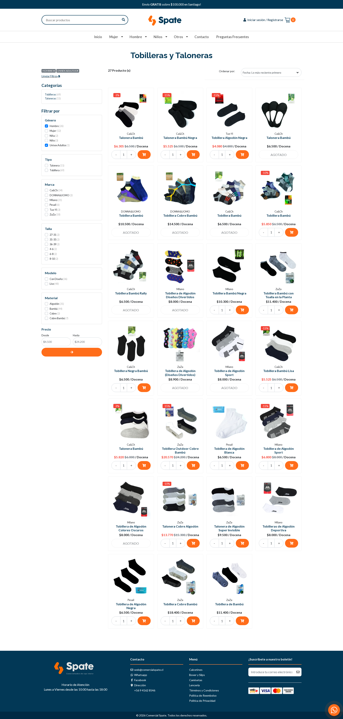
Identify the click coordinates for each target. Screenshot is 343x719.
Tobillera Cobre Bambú (180, 215)
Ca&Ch (54, 190)
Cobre (53, 313)
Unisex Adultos (58, 145)
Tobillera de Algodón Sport (229, 372)
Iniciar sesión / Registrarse (265, 20)
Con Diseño (56, 279)
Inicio (98, 37)
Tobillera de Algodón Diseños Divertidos (180, 295)
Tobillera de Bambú (229, 604)
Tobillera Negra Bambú (131, 371)
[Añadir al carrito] (144, 154)
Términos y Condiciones (204, 690)
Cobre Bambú (57, 318)
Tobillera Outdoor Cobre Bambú (180, 450)
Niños (158, 37)
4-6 (51, 249)
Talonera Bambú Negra (180, 137)
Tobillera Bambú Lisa (278, 371)
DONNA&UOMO (59, 195)
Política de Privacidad (202, 700)
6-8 (51, 254)
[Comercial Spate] (171, 19)
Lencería (194, 685)
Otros (178, 37)
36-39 (53, 244)
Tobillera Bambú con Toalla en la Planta (278, 295)
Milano (53, 200)
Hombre (136, 37)
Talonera (55, 165)
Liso (52, 283)
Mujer (113, 37)
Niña (52, 135)
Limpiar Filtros (49, 76)
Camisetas (195, 680)
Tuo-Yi (53, 209)
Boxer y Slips (197, 675)
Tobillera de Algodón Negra (131, 606)
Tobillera (55, 170)
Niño (52, 140)
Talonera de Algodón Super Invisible (229, 528)
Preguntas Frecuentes (232, 37)
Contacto (202, 37)
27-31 (53, 234)
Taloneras (52, 98)
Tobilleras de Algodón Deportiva (278, 528)
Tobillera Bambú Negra (229, 293)
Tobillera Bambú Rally (131, 293)
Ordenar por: (227, 71)
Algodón (54, 303)
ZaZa (53, 214)
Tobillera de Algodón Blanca (229, 450)
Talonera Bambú (131, 137)
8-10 (52, 258)
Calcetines (195, 669)
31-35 (53, 239)
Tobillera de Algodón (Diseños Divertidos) (180, 372)
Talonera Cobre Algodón (180, 526)
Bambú (54, 308)
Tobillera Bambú (131, 215)
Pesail (53, 204)
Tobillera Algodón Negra (229, 137)
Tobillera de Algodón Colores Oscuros (131, 528)
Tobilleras (52, 94)
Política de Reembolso (203, 695)
